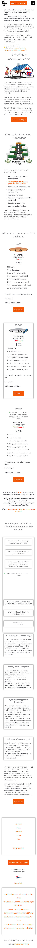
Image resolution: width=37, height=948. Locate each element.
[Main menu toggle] (33, 3)
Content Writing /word (19, 909)
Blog (18, 839)
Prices (18, 828)
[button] (18, 3)
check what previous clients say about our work (21, 510)
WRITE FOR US (18, 848)
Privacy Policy (19, 883)
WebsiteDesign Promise (22, 944)
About (18, 835)
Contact (18, 824)
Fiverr (20, 492)
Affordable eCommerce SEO (18, 924)
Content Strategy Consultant (18, 913)
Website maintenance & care (18, 928)
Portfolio (18, 832)
